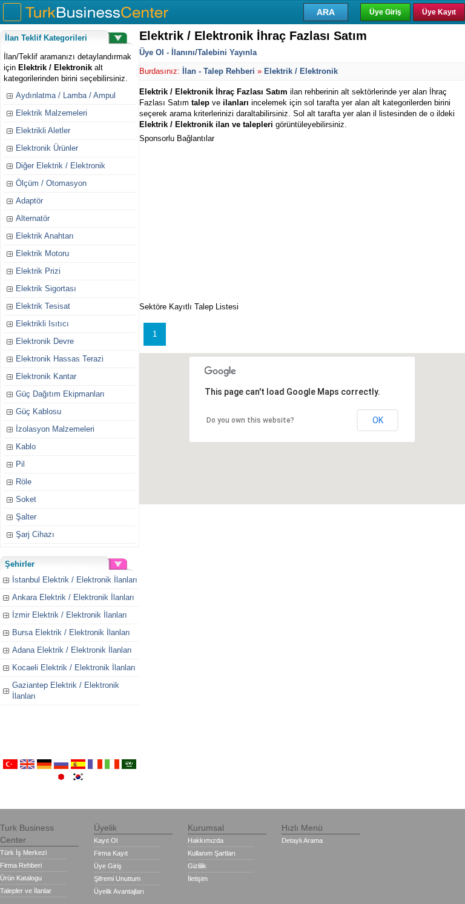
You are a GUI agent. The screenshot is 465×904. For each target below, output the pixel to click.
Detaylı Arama (302, 840)
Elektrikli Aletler (43, 130)
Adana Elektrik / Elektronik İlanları (72, 650)
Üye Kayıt (439, 12)
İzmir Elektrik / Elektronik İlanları (69, 614)
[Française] (95, 766)
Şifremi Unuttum (117, 878)
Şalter (26, 516)
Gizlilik (197, 865)
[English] (27, 766)
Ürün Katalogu (21, 878)
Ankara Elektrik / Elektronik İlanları (73, 597)
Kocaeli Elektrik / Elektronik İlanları (74, 667)
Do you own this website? (250, 420)
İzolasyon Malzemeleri (55, 429)
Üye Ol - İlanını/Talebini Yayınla (198, 52)
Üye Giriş (385, 12)
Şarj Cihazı (35, 534)
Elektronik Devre (45, 341)
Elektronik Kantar (46, 376)
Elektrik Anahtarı (45, 235)
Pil (20, 464)
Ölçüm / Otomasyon (51, 183)
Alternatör (33, 218)
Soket (26, 499)
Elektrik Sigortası (46, 288)
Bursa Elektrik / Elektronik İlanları (71, 632)
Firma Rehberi (21, 865)
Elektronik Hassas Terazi (60, 358)
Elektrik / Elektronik (301, 71)
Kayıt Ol (105, 840)
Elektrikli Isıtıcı (42, 323)
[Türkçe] (10, 766)
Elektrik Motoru (42, 253)
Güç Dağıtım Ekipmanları (60, 393)
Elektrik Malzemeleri (51, 112)
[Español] (78, 766)
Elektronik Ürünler (47, 148)
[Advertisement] (230, 219)
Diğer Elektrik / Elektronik (60, 165)
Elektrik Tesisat (43, 306)
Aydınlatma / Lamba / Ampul (66, 95)
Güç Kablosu (38, 411)
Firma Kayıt (111, 853)
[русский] (61, 766)
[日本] (61, 779)
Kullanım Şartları (212, 853)
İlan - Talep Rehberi (218, 71)
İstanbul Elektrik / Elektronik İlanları (74, 579)
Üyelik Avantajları (119, 891)
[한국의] (78, 779)
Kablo (26, 446)
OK (377, 420)
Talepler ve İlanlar (25, 890)
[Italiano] (112, 766)
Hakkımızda (205, 840)
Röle (23, 481)
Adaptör (29, 200)
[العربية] (129, 766)
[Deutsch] (44, 766)
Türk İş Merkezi (23, 852)
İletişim (198, 878)
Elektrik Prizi (38, 270)
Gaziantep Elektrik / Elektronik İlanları (65, 691)
